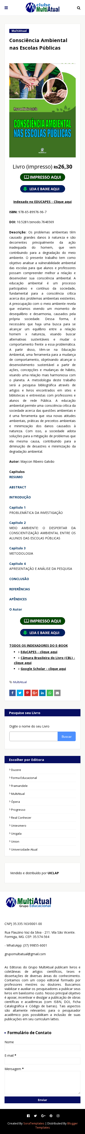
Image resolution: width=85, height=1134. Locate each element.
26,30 (42, 166)
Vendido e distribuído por (34, 873)
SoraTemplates (33, 1123)
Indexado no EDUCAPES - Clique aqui (42, 202)
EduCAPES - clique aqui (39, 652)
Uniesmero (18, 825)
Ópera (15, 802)
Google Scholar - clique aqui (43, 669)
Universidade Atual (24, 849)
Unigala (16, 833)
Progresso (18, 810)
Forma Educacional (24, 778)
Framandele (19, 786)
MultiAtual (20, 682)
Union (15, 841)
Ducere (16, 770)
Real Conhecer (21, 818)
